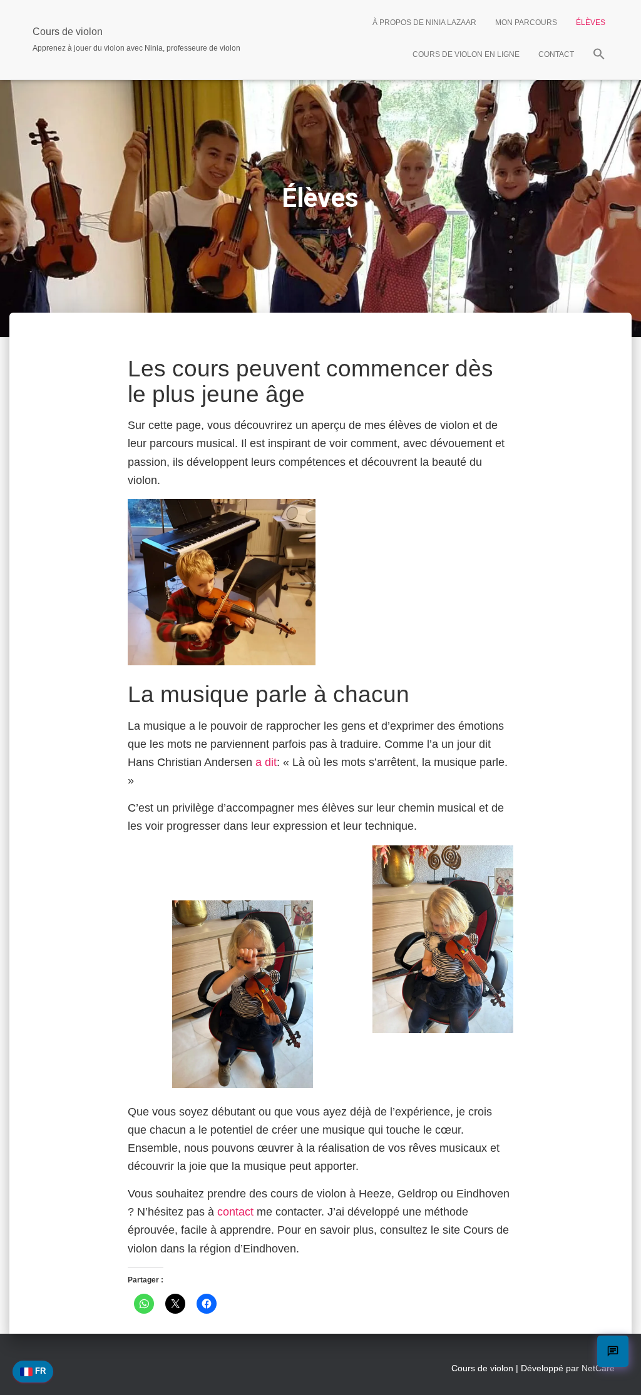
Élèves (590, 22)
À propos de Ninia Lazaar (424, 22)
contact (235, 1212)
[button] (599, 55)
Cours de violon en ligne (466, 54)
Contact (556, 54)
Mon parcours (526, 22)
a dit (266, 762)
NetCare (598, 1368)
